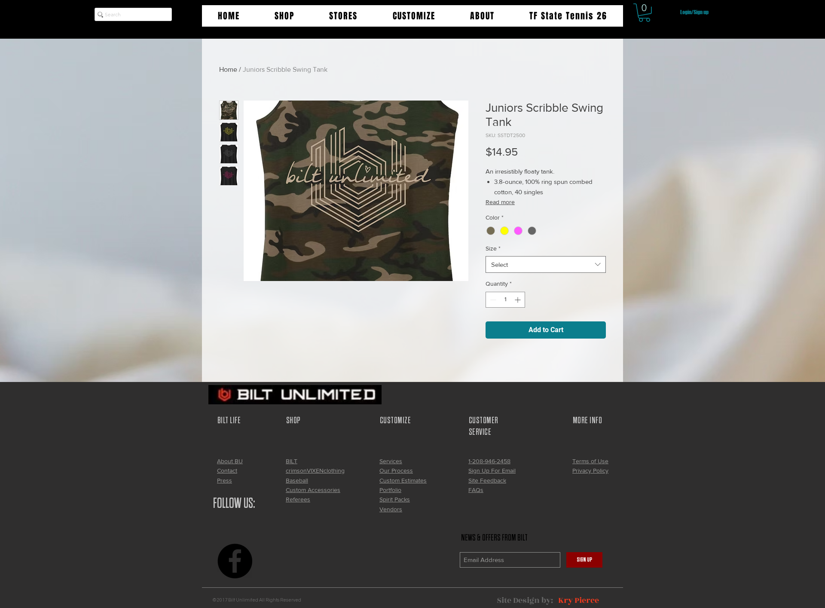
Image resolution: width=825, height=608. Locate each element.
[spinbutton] (505, 299)
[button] (284, 16)
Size (493, 248)
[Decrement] (492, 299)
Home (228, 69)
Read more (500, 202)
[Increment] (518, 299)
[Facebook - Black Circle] (234, 561)
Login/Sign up (694, 12)
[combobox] (546, 264)
